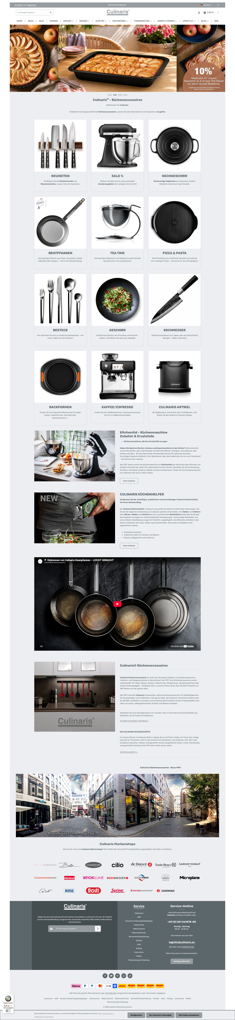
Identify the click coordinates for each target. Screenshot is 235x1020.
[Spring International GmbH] (117, 890)
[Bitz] (69, 864)
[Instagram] (117, 975)
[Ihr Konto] (199, 12)
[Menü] (12, 995)
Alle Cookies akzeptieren (189, 1015)
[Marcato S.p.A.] (165, 877)
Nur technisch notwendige (160, 1015)
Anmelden (19, 5)
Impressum (139, 913)
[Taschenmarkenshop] (141, 890)
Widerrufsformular (139, 933)
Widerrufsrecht (139, 929)
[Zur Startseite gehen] (117, 12)
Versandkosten (110, 993)
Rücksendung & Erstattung (139, 960)
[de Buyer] (141, 864)
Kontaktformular (188, 947)
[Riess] (69, 890)
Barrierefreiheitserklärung (139, 937)
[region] (117, 61)
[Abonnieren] (97, 928)
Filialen (139, 956)
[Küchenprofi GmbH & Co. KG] (141, 877)
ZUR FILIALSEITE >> (129, 752)
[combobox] (32, 12)
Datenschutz (139, 925)
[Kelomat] (69, 877)
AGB (139, 917)
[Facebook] (105, 975)
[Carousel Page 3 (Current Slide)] (120, 94)
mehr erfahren (129, 481)
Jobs (139, 944)
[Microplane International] (190, 877)
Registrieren (31, 5)
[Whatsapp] (123, 975)
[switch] (8, 1010)
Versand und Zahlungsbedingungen (139, 921)
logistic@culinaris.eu (182, 942)
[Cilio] (117, 864)
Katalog (139, 948)
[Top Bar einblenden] (218, 12)
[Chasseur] (93, 864)
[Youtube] (111, 975)
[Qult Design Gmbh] (45, 890)
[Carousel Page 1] (110, 94)
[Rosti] (93, 890)
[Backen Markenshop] (45, 864)
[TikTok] (130, 975)
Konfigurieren (136, 1015)
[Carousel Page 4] (125, 94)
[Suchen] (50, 12)
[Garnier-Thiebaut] (190, 864)
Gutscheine (138, 952)
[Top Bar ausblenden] (218, 5)
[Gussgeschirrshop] (45, 877)
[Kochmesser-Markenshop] (117, 877)
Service (139, 906)
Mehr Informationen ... (106, 1013)
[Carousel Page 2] (115, 94)
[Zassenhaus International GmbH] (165, 890)
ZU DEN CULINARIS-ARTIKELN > (134, 721)
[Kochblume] (93, 877)
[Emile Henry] (165, 864)
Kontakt (139, 940)
